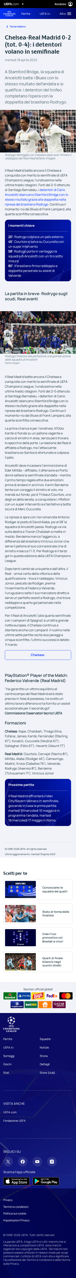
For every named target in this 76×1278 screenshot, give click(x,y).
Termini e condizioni (15, 1207)
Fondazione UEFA (14, 1121)
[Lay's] (38, 995)
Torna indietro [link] (18, 26)
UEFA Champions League (9, 13)
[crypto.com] (17, 1004)
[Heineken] (10, 995)
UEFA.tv (8, 1047)
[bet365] (31, 1004)
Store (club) (47, 1073)
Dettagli (45, 1064)
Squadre (45, 1039)
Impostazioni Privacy (16, 1220)
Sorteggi (8, 1056)
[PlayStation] (24, 995)
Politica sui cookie (14, 1213)
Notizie (44, 1047)
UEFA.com (10, 1112)
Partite (7, 1039)
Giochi (7, 1064)
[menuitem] (27, 13)
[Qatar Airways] (59, 1004)
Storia (44, 1056)
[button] (64, 13)
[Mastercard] (66, 995)
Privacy (8, 1200)
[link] (26, 13)
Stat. (6, 1073)
